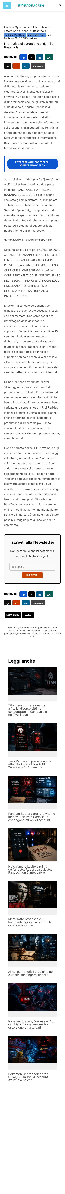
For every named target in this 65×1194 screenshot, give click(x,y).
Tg (25, 66)
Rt (16, 66)
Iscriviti (32, 575)
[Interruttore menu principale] (7, 5)
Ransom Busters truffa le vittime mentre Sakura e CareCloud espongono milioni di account (31, 817)
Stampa (38, 66)
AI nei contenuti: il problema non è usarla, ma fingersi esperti (31, 973)
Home (8, 27)
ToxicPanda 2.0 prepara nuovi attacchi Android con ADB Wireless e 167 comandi (29, 764)
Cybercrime (22, 27)
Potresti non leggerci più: (32, 164)
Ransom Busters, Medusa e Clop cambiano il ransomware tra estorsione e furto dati (31, 1024)
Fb (23, 57)
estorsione (12, 615)
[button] (60, 5)
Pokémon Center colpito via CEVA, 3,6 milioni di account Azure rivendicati (28, 1077)
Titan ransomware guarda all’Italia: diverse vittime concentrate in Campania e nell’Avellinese (27, 709)
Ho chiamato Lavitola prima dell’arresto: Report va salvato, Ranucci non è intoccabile (30, 869)
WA (49, 57)
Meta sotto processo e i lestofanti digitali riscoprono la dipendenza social (30, 922)
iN (39, 57)
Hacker (28, 615)
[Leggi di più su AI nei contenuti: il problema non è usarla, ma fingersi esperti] (32, 947)
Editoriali (36, 34)
